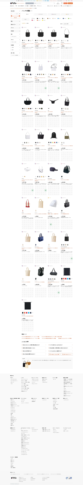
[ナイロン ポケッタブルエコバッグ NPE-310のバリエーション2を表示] (38, 74)
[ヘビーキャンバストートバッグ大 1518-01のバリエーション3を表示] (27, 74)
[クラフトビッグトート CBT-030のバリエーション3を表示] (40, 142)
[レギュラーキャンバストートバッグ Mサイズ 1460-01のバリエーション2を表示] (25, 40)
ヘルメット (12, 416)
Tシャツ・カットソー (24, 379)
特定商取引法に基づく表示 (22, 478)
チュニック (23, 433)
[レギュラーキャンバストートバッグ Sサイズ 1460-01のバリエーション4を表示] (42, 40)
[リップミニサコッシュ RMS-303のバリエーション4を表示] (55, 74)
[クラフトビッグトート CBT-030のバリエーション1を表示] (36, 142)
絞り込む (15, 17)
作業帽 (12, 423)
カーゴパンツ (13, 407)
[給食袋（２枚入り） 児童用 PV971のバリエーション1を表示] (49, 211)
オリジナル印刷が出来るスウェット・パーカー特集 (30, 338)
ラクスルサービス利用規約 (45, 477)
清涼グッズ (12, 461)
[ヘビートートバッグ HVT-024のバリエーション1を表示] (23, 211)
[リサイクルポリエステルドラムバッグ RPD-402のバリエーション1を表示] (49, 279)
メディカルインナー (24, 454)
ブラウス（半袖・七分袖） (25, 388)
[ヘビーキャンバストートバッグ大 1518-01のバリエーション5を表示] (31, 74)
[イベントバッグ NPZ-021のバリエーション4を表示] (55, 142)
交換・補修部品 (13, 467)
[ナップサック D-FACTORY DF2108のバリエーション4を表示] (68, 279)
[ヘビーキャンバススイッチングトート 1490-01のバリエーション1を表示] (62, 108)
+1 (32, 74)
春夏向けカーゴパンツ (67, 391)
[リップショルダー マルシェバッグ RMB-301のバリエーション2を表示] (38, 177)
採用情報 (32, 477)
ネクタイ (12, 463)
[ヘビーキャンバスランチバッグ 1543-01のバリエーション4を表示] (29, 108)
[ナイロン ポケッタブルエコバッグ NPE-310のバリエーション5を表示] (44, 74)
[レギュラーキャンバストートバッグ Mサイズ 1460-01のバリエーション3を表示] (27, 40)
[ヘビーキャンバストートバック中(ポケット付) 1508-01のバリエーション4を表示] (68, 74)
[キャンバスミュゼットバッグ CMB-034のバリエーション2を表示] (64, 142)
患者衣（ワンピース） (24, 439)
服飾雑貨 (12, 466)
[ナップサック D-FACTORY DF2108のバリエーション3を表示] (66, 279)
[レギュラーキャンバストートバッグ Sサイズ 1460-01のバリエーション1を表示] (36, 40)
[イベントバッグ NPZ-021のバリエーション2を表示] (51, 142)
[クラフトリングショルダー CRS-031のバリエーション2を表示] (25, 142)
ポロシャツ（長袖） (24, 380)
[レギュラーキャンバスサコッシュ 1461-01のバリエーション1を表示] (62, 40)
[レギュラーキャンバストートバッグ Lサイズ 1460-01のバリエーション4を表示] (55, 40)
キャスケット (55, 401)
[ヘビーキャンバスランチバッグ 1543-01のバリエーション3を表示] (27, 108)
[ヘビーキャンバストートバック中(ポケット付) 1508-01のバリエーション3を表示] (66, 74)
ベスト (12, 383)
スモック (65, 390)
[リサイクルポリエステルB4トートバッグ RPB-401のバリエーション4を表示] (68, 245)
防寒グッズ (12, 460)
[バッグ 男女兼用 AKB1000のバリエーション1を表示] (62, 211)
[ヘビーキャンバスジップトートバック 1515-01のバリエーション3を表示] (40, 108)
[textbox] (44, 3)
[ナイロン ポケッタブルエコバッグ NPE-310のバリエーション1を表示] (36, 74)
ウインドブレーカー (14, 379)
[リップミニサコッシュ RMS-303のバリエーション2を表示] (51, 74)
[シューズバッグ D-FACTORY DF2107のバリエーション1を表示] (23, 313)
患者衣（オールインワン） (25, 442)
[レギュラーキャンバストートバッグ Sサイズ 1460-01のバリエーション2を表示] (38, 40)
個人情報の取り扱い (45, 478)
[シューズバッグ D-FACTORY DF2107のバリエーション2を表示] (25, 313)
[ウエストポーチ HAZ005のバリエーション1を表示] (49, 177)
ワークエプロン (13, 411)
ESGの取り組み (21, 481)
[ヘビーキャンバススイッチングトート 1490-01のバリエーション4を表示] (68, 108)
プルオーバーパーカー (35, 379)
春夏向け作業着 (65, 377)
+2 (32, 40)
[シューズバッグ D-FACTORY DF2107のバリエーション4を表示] (29, 313)
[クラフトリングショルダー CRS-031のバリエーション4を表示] (29, 142)
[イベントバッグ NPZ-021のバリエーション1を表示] (49, 142)
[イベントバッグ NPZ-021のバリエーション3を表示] (53, 142)
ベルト (12, 464)
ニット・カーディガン (24, 389)
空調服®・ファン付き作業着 (68, 379)
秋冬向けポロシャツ (14, 419)
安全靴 (12, 413)
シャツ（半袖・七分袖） (25, 385)
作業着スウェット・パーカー (15, 405)
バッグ (12, 458)
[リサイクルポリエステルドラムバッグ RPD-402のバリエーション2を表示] (51, 279)
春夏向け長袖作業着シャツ (68, 382)
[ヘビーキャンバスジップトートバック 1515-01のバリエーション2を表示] (38, 108)
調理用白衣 (33, 401)
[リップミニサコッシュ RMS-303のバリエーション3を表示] (53, 74)
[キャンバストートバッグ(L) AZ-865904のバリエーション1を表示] (23, 245)
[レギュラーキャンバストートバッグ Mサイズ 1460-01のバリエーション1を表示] (23, 40)
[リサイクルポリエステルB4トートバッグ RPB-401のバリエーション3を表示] (66, 245)
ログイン (65, 3)
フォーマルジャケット (14, 380)
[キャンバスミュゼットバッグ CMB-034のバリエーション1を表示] (62, 142)
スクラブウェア (13, 429)
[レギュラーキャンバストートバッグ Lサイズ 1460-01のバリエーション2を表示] (51, 40)
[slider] (11, 16)
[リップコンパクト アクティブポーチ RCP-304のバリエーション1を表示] (23, 177)
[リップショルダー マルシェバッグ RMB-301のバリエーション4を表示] (42, 177)
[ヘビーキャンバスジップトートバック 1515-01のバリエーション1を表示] (36, 108)
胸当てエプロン (44, 379)
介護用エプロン (23, 445)
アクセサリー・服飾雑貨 (14, 457)
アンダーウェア (13, 410)
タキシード (12, 382)
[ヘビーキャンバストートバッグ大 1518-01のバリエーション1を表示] (23, 74)
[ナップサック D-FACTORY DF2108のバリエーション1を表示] (62, 279)
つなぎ (65, 388)
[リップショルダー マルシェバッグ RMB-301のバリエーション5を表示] (44, 177)
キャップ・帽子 (55, 377)
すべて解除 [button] (27, 23)
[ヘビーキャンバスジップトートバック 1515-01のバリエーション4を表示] (42, 108)
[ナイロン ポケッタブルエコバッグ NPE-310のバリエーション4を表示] (42, 74)
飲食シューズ (65, 398)
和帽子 (54, 405)
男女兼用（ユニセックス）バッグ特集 (64, 338)
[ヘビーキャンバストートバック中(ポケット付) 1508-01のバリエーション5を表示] (70, 74)
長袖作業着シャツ (13, 420)
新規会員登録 (70, 3)
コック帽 (54, 407)
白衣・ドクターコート (24, 430)
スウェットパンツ (34, 383)
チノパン (22, 401)
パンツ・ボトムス (23, 398)
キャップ (54, 379)
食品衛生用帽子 (55, 408)
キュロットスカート (56, 432)
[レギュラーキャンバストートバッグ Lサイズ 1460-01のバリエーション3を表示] (53, 40)
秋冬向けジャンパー (14, 404)
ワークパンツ (13, 408)
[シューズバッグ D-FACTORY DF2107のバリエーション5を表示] (31, 313)
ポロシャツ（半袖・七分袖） (25, 382)
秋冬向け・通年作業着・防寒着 (15, 398)
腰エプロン (44, 380)
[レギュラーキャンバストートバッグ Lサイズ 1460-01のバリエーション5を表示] (57, 40)
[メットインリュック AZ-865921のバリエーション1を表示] (36, 279)
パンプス (65, 429)
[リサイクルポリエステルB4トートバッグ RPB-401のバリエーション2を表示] (64, 245)
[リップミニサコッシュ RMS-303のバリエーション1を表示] (49, 74)
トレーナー (33, 382)
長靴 (11, 414)
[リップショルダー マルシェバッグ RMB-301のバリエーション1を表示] (36, 177)
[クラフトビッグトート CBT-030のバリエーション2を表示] (38, 142)
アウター (11, 377)
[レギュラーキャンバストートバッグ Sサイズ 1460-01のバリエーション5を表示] (44, 40)
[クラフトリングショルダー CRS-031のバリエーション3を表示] (27, 142)
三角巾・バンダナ (55, 404)
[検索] (54, 3)
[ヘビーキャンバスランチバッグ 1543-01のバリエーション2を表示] (25, 108)
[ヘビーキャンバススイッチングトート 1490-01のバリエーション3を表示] (66, 108)
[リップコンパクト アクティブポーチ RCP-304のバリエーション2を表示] (25, 177)
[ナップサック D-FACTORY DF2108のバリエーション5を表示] (70, 279)
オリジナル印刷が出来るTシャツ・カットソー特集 (30, 336)
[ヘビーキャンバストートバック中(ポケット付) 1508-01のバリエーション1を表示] (62, 74)
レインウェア (13, 401)
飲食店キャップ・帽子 (56, 398)
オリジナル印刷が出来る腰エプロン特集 (49, 338)
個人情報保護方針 (33, 478)
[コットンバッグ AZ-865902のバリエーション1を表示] (23, 279)
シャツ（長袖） (23, 383)
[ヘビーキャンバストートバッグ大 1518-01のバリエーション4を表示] (29, 74)
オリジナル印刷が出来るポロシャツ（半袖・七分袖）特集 (52, 336)
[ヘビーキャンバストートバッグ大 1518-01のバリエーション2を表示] (25, 74)
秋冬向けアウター (13, 417)
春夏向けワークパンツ (67, 395)
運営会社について (21, 477)
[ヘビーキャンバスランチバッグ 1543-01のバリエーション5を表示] (31, 108)
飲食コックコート (34, 398)
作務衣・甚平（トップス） (46, 429)
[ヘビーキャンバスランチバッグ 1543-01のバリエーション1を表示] (23, 108)
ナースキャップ (23, 451)
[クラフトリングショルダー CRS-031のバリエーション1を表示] (23, 142)
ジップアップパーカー (35, 380)
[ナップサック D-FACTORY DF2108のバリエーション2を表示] (64, 279)
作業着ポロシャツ (24, 391)
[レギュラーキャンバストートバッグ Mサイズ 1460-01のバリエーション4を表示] (29, 40)
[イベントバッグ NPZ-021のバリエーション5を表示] (57, 142)
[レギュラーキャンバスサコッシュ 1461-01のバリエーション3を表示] (66, 40)
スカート (54, 429)
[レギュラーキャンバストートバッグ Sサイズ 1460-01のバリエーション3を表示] (40, 40)
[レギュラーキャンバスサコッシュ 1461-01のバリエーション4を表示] (68, 40)
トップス (22, 377)
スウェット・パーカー (34, 377)
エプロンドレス (44, 382)
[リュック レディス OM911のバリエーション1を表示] (62, 177)
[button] (12, 6)
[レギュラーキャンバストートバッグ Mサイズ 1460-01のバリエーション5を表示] (31, 40)
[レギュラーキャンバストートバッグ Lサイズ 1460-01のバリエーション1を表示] (49, 40)
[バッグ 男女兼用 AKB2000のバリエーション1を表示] (36, 245)
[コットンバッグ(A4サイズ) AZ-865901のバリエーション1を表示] (36, 211)
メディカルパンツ (24, 436)
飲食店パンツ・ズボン (45, 398)
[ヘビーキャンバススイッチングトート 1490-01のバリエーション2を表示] (64, 108)
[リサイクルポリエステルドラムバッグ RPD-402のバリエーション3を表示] (53, 279)
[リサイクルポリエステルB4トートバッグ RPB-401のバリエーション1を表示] (62, 245)
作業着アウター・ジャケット (68, 380)
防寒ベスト (12, 425)
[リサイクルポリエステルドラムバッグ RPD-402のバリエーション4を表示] (55, 279)
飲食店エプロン (44, 377)
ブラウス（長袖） (24, 386)
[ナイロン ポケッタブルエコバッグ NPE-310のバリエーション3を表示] (40, 74)
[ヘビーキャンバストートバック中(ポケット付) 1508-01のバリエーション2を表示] (64, 74)
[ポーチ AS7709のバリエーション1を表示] (49, 108)
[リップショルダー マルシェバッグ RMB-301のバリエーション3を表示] (40, 177)
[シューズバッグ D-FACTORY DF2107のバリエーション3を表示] (27, 313)
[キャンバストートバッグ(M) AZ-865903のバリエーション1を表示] (49, 245)
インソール (12, 422)
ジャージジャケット (35, 429)
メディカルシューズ (24, 448)
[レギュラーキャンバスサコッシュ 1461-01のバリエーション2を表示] (64, 40)
